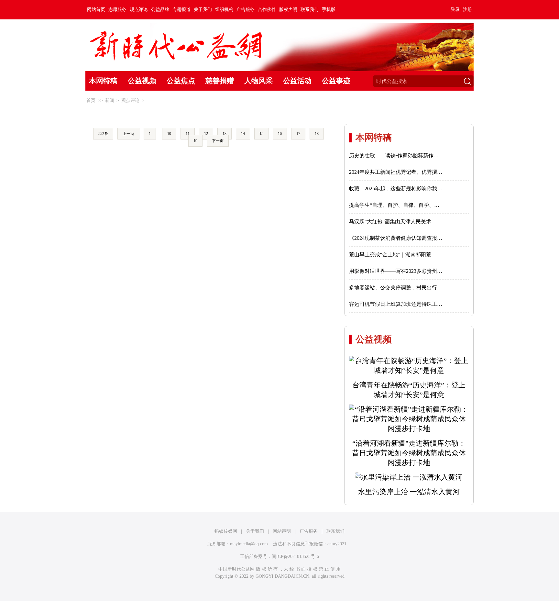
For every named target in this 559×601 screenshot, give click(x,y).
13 (224, 133)
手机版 (328, 9)
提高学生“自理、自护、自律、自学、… (394, 205)
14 (243, 133)
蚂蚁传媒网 (225, 531)
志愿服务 (117, 9)
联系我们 (310, 9)
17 (298, 133)
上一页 (128, 133)
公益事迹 (336, 81)
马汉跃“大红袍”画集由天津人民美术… (392, 221)
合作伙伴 (267, 9)
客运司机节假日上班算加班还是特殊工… (395, 304)
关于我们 (203, 9)
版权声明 (288, 9)
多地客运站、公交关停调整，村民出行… (395, 287)
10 (169, 133)
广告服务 (245, 9)
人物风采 (258, 81)
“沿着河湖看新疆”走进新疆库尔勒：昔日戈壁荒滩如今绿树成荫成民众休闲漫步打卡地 (409, 453)
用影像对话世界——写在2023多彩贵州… (395, 271)
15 (261, 133)
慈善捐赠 (219, 81)
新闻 (109, 100)
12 (206, 133)
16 (280, 133)
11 (188, 133)
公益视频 (142, 81)
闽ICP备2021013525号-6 (295, 556)
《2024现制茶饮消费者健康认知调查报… (395, 238)
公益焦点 (181, 81)
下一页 (218, 141)
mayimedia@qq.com (249, 543)
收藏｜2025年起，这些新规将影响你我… (395, 188)
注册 (467, 9)
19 (195, 141)
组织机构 (224, 9)
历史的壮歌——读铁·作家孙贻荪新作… (394, 155)
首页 (90, 100)
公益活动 (297, 81)
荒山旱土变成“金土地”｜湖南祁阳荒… (392, 254)
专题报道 (181, 9)
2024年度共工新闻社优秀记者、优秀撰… (395, 172)
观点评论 (139, 9)
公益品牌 (160, 9)
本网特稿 (103, 81)
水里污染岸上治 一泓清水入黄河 (409, 492)
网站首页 (96, 9)
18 (317, 133)
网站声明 (282, 531)
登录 (455, 9)
